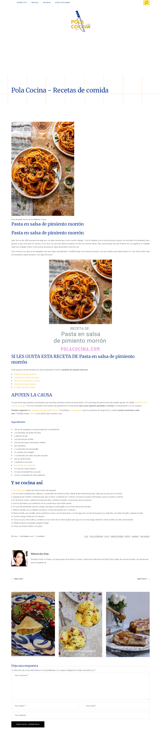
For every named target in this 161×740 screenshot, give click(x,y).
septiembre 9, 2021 (26, 536)
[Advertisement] (80, 56)
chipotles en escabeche (25, 465)
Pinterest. (54, 410)
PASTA (25, 219)
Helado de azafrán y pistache (80, 650)
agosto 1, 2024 (21, 647)
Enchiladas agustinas (28, 650)
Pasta (107, 536)
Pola (16, 536)
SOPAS (44, 219)
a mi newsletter (76, 410)
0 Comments (40, 536)
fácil (86, 536)
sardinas (135, 536)
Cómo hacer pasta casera (25, 384)
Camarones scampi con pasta (26, 377)
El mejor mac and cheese (24, 387)
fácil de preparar (96, 536)
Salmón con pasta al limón (25, 374)
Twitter (32, 413)
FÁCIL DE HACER (16, 219)
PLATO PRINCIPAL (35, 219)
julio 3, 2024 (68, 647)
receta (127, 536)
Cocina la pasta (19, 490)
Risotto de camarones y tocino (27, 381)
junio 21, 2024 (116, 644)
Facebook (35, 410)
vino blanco (145, 536)
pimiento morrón (117, 536)
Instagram (44, 410)
